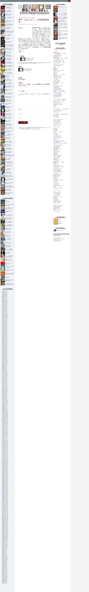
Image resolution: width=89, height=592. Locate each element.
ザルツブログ (55, 139)
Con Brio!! (55, 164)
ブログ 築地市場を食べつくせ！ (58, 185)
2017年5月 (4, 382)
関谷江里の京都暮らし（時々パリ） (59, 82)
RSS (59, 219)
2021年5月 (4, 331)
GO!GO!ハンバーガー (56, 176)
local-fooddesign (55, 129)
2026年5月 (4, 294)
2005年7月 (4, 536)
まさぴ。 (28, 24)
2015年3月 (4, 411)
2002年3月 (4, 580)
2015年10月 (4, 403)
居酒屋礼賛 (55, 69)
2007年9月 (4, 505)
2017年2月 (4, 385)
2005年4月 (4, 539)
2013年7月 (4, 424)
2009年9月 (4, 477)
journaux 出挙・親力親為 (57, 89)
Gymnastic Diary (55, 199)
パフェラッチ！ (55, 182)
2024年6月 (4, 321)
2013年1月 (4, 431)
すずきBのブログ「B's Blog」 (57, 137)
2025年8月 (4, 304)
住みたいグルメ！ (56, 83)
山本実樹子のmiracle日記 (57, 206)
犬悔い (54, 66)
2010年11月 (4, 461)
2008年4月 (4, 497)
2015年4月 (4, 410)
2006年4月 (4, 525)
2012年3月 (4, 442)
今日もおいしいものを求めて (57, 131)
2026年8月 (4, 290)
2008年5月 (4, 496)
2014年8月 (4, 419)
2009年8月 (4, 479)
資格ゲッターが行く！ (56, 71)
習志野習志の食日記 (56, 159)
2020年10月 (4, 339)
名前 (20, 109)
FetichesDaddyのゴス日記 (57, 148)
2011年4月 (4, 455)
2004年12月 (4, 544)
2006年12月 (4, 516)
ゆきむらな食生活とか (56, 146)
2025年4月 (4, 309)
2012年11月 (4, 433)
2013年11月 (4, 420)
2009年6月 (4, 481)
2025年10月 (4, 302)
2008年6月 (4, 495)
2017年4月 (4, 383)
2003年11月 (4, 558)
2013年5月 (4, 426)
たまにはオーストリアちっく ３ (58, 205)
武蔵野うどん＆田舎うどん (57, 155)
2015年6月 (4, 407)
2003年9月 (4, 560)
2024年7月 (4, 320)
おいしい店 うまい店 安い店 (57, 60)
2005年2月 (4, 542)
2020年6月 (4, 344)
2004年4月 (4, 552)
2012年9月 (4, 435)
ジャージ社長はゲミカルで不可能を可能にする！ (61, 114)
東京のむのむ (55, 72)
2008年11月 (4, 489)
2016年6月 (4, 393)
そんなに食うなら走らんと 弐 (58, 100)
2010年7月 (4, 466)
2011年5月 (4, 454)
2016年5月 (4, 394)
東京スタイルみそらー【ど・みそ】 (59, 102)
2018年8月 (4, 364)
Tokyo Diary (55, 178)
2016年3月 (4, 397)
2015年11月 (4, 401)
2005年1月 (4, 543)
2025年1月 (4, 313)
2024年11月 (4, 315)
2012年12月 (4, 432)
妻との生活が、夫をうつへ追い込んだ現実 (58, 49)
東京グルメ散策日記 (56, 169)
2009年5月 (4, 482)
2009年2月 (4, 486)
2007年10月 (4, 504)
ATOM (59, 221)
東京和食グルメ (55, 163)
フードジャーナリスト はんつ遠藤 (58, 99)
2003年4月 (4, 566)
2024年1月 (4, 327)
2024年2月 (4, 325)
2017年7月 (4, 379)
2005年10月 (4, 532)
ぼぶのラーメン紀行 (56, 101)
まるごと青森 (55, 173)
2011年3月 (4, 456)
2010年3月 (4, 470)
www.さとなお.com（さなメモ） (58, 196)
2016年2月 (4, 398)
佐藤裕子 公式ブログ (56, 208)
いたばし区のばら (56, 167)
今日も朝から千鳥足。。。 (57, 165)
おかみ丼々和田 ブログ (57, 111)
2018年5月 (4, 367)
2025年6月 (4, 307)
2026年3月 (4, 296)
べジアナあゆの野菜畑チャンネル (58, 53)
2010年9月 (4, 463)
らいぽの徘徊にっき (56, 183)
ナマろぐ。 (55, 63)
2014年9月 (4, 418)
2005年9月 (4, 533)
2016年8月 (4, 392)
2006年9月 (4, 519)
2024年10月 (4, 316)
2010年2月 (4, 472)
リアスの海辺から (56, 116)
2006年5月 (4, 524)
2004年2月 (4, 555)
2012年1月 (4, 445)
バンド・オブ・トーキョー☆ (57, 62)
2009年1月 (4, 487)
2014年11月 (4, 415)
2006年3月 (4, 526)
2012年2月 (4, 443)
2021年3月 (4, 334)
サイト (19, 117)
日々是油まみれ (55, 184)
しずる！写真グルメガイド (57, 141)
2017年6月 (4, 380)
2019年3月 (4, 356)
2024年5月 (4, 322)
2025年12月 (4, 300)
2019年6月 (4, 352)
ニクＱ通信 (55, 158)
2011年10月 (4, 448)
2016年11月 (4, 389)
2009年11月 (4, 475)
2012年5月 (4, 440)
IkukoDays (55, 132)
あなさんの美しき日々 (56, 136)
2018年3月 (4, 370)
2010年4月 (4, 469)
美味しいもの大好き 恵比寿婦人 (58, 166)
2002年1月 (4, 583)
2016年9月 (4, 391)
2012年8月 (4, 436)
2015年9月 (4, 404)
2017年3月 (4, 384)
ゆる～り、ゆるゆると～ (57, 156)
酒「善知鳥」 (22, 78)
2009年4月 (4, 483)
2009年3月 (4, 484)
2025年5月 (4, 308)
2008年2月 (4, 500)
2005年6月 (4, 537)
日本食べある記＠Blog (56, 157)
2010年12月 (4, 460)
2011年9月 (4, 449)
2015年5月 (4, 408)
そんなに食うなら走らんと (57, 103)
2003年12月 (4, 557)
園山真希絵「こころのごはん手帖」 (59, 70)
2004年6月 (4, 550)
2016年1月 (4, 399)
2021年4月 (4, 332)
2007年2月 (4, 514)
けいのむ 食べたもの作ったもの (58, 64)
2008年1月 (4, 501)
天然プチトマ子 (55, 120)
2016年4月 (4, 396)
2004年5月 (4, 551)
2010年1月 (4, 473)
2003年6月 (4, 564)
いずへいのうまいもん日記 (57, 168)
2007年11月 (4, 503)
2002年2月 (4, 581)
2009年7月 (4, 480)
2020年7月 (4, 343)
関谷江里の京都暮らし (56, 175)
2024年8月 (4, 318)
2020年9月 (4, 341)
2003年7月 (4, 563)
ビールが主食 (55, 54)
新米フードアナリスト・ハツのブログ (59, 74)
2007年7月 (4, 508)
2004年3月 (4, 553)
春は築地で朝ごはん (56, 87)
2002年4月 (4, 579)
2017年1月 (4, 386)
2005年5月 (4, 538)
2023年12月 (4, 328)
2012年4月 (4, 441)
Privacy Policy (55, 239)
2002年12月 (4, 571)
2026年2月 (4, 297)
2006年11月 (4, 517)
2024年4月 (4, 323)
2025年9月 (4, 303)
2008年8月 (4, 493)
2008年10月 (4, 490)
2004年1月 (4, 556)
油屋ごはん (55, 73)
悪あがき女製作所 (56, 147)
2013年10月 (4, 421)
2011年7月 (4, 452)
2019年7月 (4, 351)
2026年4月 (4, 295)
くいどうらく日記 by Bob (57, 93)
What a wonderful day (56, 150)
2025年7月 (4, 306)
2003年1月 (4, 570)
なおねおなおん (55, 198)
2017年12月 (4, 373)
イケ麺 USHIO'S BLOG (56, 65)
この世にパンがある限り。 (57, 92)
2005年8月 (4, 535)
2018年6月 (4, 366)
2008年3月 (4, 498)
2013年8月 (4, 422)
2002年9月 (4, 574)
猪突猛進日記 (55, 197)
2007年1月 (4, 515)
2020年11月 (4, 338)
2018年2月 (4, 371)
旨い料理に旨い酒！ (56, 55)
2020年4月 (4, 346)
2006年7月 (4, 522)
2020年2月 (4, 349)
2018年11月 (4, 360)
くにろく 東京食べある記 (57, 88)
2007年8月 (4, 507)
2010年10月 (4, 462)
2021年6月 (4, 330)
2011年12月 (4, 446)
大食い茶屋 (55, 154)
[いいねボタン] (20, 52)
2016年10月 (4, 390)
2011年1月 (4, 459)
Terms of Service (56, 240)
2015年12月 (4, 400)
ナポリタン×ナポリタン (57, 80)
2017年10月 (4, 376)
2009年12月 (4, 474)
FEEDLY (60, 223)
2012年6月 (4, 439)
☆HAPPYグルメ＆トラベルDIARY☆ (59, 90)
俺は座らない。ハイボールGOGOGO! (59, 91)
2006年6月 (4, 523)
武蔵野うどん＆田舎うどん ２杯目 (58, 140)
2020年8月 (4, 342)
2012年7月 (4, 438)
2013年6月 (4, 425)
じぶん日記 (55, 84)
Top (86, 589)
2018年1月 (4, 372)
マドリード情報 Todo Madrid (57, 145)
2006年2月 (4, 528)
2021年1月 (4, 336)
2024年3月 (4, 324)
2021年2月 (4, 335)
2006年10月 (4, 518)
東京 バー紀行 (55, 177)
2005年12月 (4, 530)
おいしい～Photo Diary (56, 119)
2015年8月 (4, 405)
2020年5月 (4, 345)
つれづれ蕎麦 (55, 79)
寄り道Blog (55, 128)
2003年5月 (4, 565)
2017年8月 (4, 378)
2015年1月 (4, 413)
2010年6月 (4, 467)
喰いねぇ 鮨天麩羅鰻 (32, 17)
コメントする (33, 24)
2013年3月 (4, 428)
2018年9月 (4, 363)
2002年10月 (4, 573)
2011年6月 (4, 453)
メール (20, 113)
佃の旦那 (54, 186)
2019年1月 (4, 358)
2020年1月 (4, 350)
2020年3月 (4, 348)
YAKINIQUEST (55, 149)
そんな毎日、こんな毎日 (57, 125)
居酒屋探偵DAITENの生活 (57, 96)
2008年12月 (4, 488)
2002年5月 (4, 578)
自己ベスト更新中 (56, 81)
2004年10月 (4, 546)
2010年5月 (4, 468)
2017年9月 (4, 377)
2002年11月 (4, 572)
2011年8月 (4, 450)
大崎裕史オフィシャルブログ (57, 104)
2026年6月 (4, 293)
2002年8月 (4, 576)
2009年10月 (4, 476)
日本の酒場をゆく (56, 61)
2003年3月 (4, 567)
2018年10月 (4, 362)
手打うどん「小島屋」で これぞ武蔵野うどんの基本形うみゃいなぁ (34, 84)
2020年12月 (4, 337)
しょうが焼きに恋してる (57, 78)
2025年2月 (4, 311)
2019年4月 (4, 355)
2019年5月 (4, 353)
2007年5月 (4, 510)
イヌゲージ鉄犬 (55, 195)
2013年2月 (4, 429)
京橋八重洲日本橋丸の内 (23, 17)
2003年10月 (4, 559)
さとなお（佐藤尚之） (56, 193)
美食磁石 (54, 52)
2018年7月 (4, 365)
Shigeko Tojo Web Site (56, 207)
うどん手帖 (55, 130)
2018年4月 (4, 369)
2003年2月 (4, 569)
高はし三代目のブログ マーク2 (58, 110)
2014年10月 (4, 417)
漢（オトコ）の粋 (56, 138)
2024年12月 (4, 314)
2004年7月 (4, 549)
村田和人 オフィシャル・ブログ (58, 209)
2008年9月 (4, 491)
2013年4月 (4, 427)
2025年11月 (4, 301)
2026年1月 (4, 299)
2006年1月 (4, 529)
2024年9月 (4, 317)
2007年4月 (4, 511)
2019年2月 (4, 357)
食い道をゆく (55, 181)
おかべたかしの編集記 (56, 194)
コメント (20, 94)
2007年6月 (4, 509)
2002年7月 (4, 577)
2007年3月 (4, 512)
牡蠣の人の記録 (55, 115)
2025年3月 (4, 310)
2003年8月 (4, 562)
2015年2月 (4, 412)
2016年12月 (4, 387)
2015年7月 (4, 406)
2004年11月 (4, 545)
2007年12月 (4, 502)
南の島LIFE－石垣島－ (56, 202)
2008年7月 (4, 494)
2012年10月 (4, 434)
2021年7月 (4, 329)
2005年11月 (4, 531)
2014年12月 (4, 414)
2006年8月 (4, 521)
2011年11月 (4, 447)
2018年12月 (4, 359)
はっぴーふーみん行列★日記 (57, 187)
